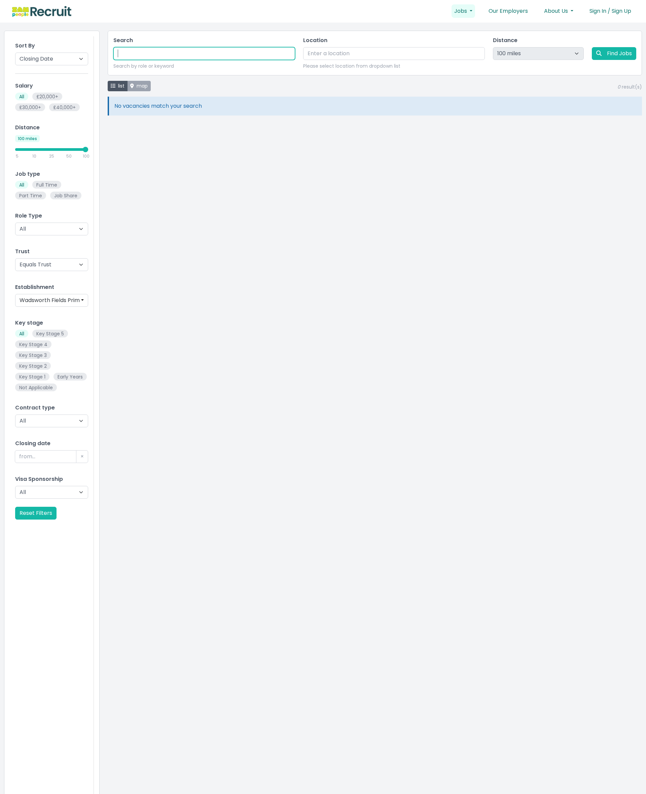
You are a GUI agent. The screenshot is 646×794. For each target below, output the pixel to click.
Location (315, 40)
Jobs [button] (461, 11)
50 (69, 156)
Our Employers (508, 11)
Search (123, 40)
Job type (27, 174)
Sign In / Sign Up (610, 11)
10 (34, 156)
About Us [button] (556, 11)
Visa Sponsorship (39, 479)
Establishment (34, 287)
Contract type (35, 407)
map (142, 85)
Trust (22, 251)
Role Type (28, 216)
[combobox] (51, 300)
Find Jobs (619, 53)
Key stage (29, 323)
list (121, 85)
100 (86, 156)
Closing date (32, 443)
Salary (24, 86)
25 (51, 156)
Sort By (25, 45)
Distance (27, 127)
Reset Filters (36, 513)
